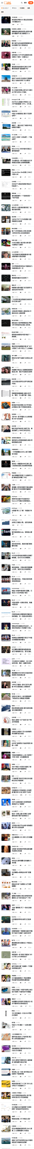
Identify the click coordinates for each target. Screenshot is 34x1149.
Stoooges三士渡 (16, 99)
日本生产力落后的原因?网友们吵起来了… (21, 185)
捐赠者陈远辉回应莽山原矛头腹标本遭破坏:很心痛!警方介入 (22, 32)
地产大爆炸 (14, 355)
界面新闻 (14, 473)
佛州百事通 (14, 228)
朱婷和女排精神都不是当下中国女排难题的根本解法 (22, 639)
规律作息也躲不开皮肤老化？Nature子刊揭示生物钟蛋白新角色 (21, 501)
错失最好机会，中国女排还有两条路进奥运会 (22, 580)
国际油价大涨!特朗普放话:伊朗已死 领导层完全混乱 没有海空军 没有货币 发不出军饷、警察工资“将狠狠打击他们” (22, 326)
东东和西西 (14, 928)
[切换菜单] (2, 3)
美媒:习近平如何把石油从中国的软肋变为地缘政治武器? (22, 1141)
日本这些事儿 (15, 158)
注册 (30, 3)
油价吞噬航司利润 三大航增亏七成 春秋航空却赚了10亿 (22, 476)
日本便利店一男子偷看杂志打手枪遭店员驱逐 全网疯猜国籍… (22, 162)
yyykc (13, 659)
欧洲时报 (14, 379)
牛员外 (13, 565)
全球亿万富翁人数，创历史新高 (22, 522)
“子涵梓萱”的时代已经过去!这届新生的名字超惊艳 (22, 779)
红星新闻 (14, 729)
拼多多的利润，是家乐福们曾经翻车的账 (22, 545)
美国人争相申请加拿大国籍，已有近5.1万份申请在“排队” (22, 592)
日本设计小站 (15, 846)
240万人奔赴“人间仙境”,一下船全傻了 (22, 138)
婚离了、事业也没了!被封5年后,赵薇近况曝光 (22, 126)
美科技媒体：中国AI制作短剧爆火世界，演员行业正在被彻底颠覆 (22, 569)
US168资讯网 (15, 205)
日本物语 (14, 181)
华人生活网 (14, 88)
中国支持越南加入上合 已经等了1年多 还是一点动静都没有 (22, 756)
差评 (13, 264)
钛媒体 (13, 402)
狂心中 (13, 541)
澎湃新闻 (14, 414)
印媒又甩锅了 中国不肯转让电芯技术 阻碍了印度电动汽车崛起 (22, 991)
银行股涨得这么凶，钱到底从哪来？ (22, 533)
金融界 (13, 1116)
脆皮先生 (14, 275)
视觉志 (13, 858)
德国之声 (14, 285)
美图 (2, 12)
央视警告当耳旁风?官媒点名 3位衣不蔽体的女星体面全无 (22, 1002)
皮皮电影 (14, 123)
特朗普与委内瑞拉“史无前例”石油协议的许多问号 (22, 289)
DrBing (14, 741)
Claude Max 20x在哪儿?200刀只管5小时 (22, 173)
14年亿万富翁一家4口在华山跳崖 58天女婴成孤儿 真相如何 (22, 686)
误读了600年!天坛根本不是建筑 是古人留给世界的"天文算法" (22, 79)
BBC (13, 367)
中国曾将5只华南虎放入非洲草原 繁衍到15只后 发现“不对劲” (21, 791)
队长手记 (14, 917)
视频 (28, 8)
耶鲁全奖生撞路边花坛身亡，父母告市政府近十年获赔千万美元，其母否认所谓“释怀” (22, 628)
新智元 (13, 170)
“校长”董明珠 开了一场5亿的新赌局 (22, 909)
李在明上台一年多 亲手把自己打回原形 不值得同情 (22, 1073)
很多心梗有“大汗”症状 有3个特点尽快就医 (22, 721)
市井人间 (14, 1058)
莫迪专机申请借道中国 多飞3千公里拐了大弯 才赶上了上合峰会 (22, 347)
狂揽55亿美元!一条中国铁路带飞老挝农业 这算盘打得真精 (21, 697)
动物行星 (14, 952)
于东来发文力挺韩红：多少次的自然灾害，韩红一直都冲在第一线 (22, 663)
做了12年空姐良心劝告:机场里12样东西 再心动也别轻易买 (21, 232)
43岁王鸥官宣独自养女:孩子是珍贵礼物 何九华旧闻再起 (21, 1096)
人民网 (13, 485)
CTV (13, 391)
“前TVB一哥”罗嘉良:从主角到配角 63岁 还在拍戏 (22, 418)
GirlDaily (14, 964)
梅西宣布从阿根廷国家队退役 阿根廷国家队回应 (22, 441)
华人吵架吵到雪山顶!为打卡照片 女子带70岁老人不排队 (22, 91)
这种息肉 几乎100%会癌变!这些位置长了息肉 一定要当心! (22, 56)
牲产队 (13, 940)
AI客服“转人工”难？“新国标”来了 (22, 512)
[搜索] (21, 2)
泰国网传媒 (14, 111)
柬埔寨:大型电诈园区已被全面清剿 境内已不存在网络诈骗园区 (22, 488)
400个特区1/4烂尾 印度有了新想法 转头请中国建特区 (21, 768)
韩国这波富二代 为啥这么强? (21, 1119)
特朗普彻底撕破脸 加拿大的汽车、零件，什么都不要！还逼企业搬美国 (22, 395)
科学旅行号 (14, 76)
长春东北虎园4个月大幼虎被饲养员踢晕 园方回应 (21, 733)
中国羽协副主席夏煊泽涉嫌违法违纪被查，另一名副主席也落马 (22, 615)
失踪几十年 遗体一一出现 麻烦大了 (21, 1026)
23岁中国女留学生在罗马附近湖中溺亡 (22, 382)
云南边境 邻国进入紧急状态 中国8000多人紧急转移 (21, 312)
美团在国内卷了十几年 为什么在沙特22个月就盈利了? (22, 1085)
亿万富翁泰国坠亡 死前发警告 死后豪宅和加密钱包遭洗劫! (21, 979)
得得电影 (14, 193)
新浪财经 (14, 41)
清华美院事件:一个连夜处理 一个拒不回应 (21, 197)
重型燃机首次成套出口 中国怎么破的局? (22, 944)
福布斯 (13, 461)
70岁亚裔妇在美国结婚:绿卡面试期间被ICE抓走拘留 (21, 255)
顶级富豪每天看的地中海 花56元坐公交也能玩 (21, 1049)
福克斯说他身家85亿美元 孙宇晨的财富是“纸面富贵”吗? (21, 68)
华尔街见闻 (14, 17)
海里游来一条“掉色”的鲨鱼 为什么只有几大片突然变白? (22, 956)
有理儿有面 (14, 240)
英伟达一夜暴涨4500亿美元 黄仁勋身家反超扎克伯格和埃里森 (22, 465)
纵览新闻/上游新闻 (16, 29)
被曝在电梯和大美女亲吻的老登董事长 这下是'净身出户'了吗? (22, 897)
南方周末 (14, 1046)
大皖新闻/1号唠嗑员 (17, 1093)
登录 (25, 3)
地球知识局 (14, 309)
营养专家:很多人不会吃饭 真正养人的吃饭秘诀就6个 (21, 1038)
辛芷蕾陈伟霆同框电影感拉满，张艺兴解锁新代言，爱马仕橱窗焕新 (22, 651)
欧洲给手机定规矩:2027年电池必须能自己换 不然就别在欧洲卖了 (22, 407)
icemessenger (15, 588)
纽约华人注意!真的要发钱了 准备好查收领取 (21, 208)
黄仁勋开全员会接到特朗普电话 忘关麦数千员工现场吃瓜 (22, 44)
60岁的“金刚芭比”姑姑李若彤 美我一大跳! (22, 744)
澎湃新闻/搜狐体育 (16, 438)
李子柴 (13, 694)
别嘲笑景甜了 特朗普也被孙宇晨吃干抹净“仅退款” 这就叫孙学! (22, 932)
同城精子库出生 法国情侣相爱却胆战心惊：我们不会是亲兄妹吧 (22, 371)
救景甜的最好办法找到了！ (20, 278)
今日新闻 (22, 8)
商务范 (13, 823)
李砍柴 (13, 146)
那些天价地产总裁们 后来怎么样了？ (22, 359)
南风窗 (13, 1022)
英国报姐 (14, 975)
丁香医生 (14, 870)
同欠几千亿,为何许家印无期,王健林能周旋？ (22, 150)
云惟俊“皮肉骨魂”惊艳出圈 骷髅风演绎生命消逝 (22, 850)
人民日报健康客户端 (17, 1034)
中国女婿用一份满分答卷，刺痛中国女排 (22, 603)
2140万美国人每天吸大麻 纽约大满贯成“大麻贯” (21, 244)
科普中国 (14, 52)
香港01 (13, 706)
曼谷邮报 (14, 217)
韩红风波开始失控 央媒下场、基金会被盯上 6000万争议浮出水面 (22, 430)
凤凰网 (13, 344)
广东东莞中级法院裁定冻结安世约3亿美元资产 (22, 300)
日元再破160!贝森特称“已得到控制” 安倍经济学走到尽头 (21, 1108)
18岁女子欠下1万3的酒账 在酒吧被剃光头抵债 (21, 220)
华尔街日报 (14, 1138)
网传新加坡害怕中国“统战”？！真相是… (22, 336)
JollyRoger (14, 496)
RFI (13, 297)
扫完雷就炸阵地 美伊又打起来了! (21, 920)
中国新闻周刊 (15, 449)
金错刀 (13, 905)
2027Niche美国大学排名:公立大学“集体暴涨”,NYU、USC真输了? (22, 104)
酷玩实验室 (14, 882)
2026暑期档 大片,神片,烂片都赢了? (22, 838)
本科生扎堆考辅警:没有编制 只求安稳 (21, 862)
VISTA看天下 (15, 811)
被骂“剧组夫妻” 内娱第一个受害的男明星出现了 (22, 967)
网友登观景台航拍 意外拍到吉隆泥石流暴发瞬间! (22, 709)
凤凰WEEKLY (15, 835)
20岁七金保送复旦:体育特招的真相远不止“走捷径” (21, 803)
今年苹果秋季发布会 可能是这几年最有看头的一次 (22, 267)
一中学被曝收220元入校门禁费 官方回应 (22, 453)
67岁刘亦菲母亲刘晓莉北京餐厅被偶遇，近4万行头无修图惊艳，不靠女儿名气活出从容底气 (22, 557)
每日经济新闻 (15, 320)
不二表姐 (14, 893)
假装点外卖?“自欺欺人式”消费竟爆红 (21, 885)
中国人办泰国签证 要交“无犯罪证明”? (22, 115)
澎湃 (13, 776)
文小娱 (13, 670)
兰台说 (13, 64)
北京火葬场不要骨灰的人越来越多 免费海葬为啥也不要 (22, 1061)
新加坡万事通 (15, 332)
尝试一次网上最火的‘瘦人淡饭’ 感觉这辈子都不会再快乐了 (21, 815)
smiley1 (14, 647)
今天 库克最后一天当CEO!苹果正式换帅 (21, 1014)
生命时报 (14, 717)
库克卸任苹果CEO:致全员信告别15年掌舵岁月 (22, 21)
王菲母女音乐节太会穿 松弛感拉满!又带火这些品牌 (22, 826)
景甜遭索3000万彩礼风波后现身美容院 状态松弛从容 (22, 674)
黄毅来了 (14, 999)
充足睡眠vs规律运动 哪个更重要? (21, 873)
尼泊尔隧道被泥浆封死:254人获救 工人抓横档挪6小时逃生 (22, 1130)
